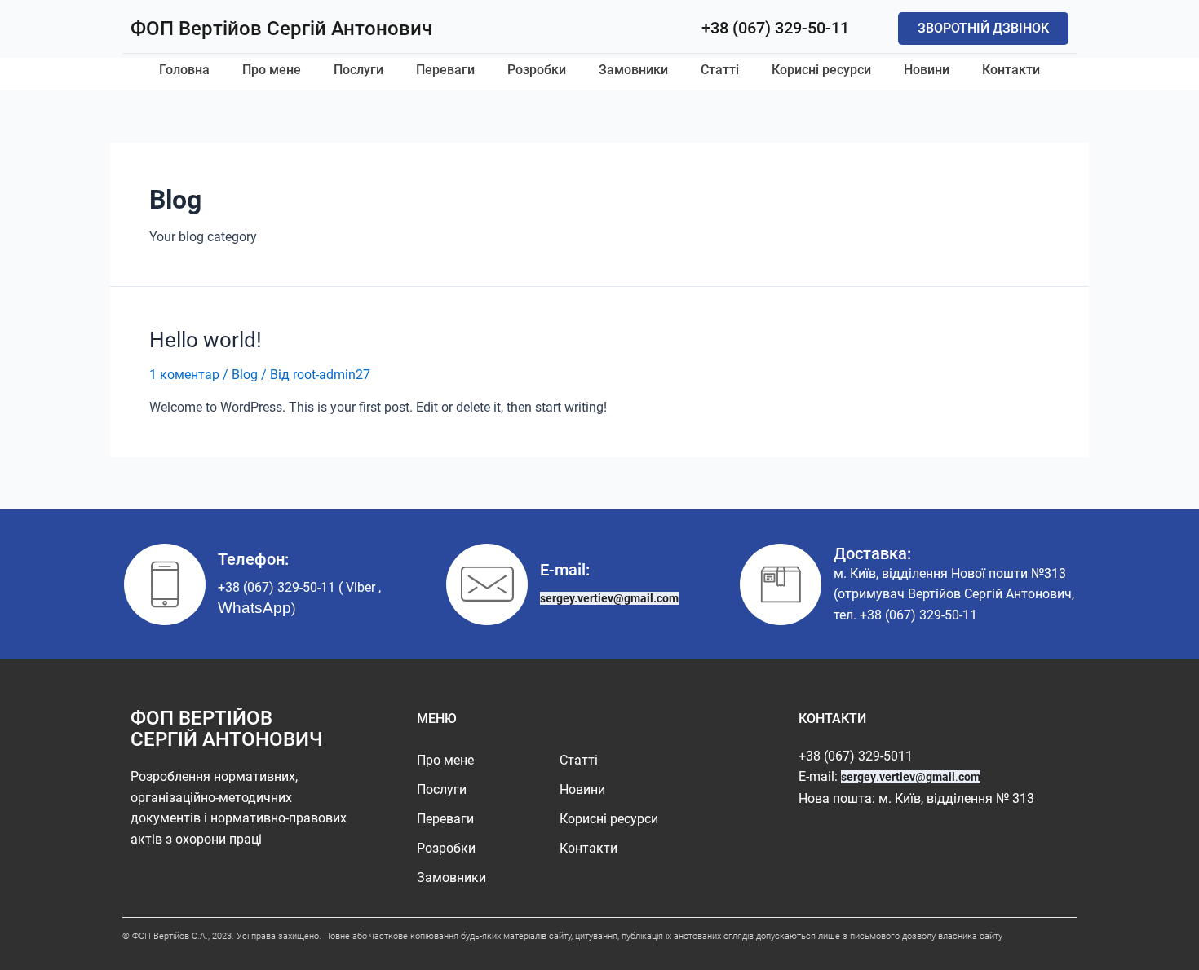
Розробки (536, 69)
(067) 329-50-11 (931, 615)
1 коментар (184, 374)
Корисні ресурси (821, 69)
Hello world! (205, 340)
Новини (926, 69)
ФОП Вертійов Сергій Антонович (281, 28)
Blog (245, 374)
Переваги (445, 69)
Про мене (271, 69)
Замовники (633, 69)
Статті (720, 69)
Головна (184, 69)
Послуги (358, 69)
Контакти (1011, 69)
